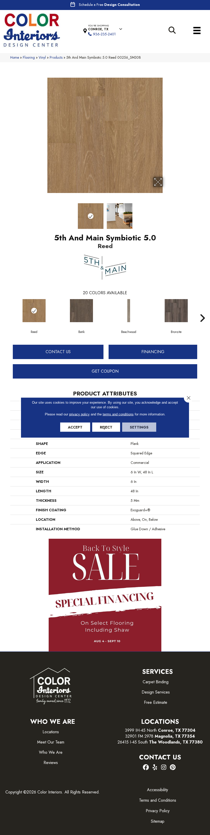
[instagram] (163, 767)
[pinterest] (172, 767)
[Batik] (81, 310)
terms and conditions (118, 414)
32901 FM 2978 (160, 736)
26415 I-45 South (160, 742)
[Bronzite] (176, 310)
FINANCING (152, 352)
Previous (43, 213)
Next (166, 213)
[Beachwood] (128, 310)
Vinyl (42, 57)
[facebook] (146, 767)
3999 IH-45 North (141, 730)
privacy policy (79, 414)
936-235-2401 (104, 34)
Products (56, 57)
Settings (139, 427)
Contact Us (58, 352)
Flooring (29, 57)
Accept (75, 427)
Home (14, 57)
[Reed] (34, 310)
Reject (106, 427)
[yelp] (155, 767)
